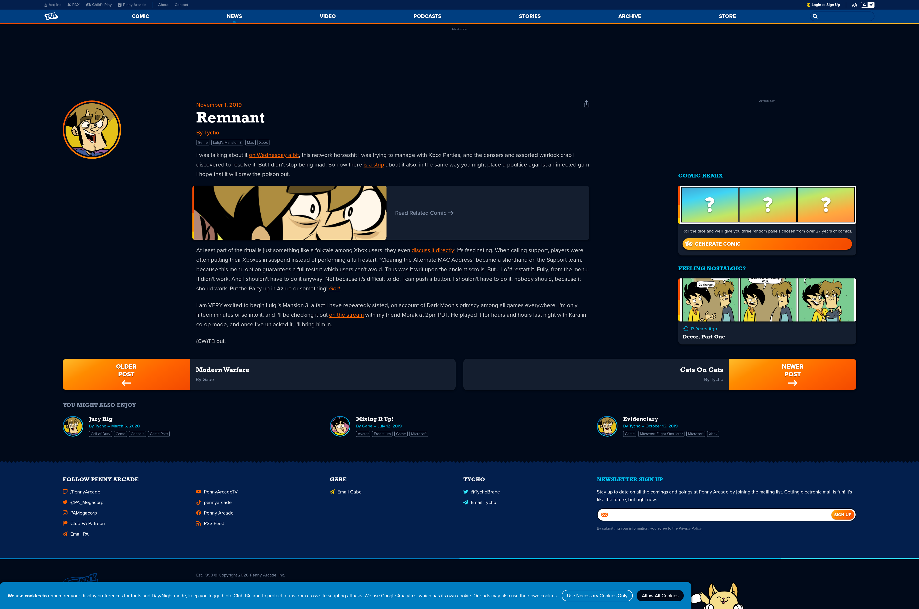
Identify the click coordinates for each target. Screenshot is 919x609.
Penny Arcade (219, 512)
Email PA (79, 533)
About (163, 4)
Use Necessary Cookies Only (597, 595)
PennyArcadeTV (221, 491)
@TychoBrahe (485, 491)
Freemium (382, 434)
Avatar (363, 434)
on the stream (346, 314)
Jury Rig (100, 419)
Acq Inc (55, 4)
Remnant (230, 118)
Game (203, 142)
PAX (76, 4)
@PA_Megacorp (86, 502)
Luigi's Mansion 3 (227, 142)
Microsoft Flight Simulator (661, 434)
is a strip (374, 164)
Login (816, 4)
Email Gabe (349, 491)
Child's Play (102, 4)
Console (138, 434)
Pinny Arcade (134, 4)
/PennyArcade (85, 491)
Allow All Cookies (660, 595)
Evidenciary (640, 419)
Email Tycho (483, 502)
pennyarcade (218, 502)
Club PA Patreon (87, 523)
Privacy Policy (690, 528)
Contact (181, 4)
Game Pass (159, 434)
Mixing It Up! (375, 419)
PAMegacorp (83, 512)
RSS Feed (214, 523)
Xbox (263, 142)
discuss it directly (433, 250)
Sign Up (833, 4)
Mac (250, 142)
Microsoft (419, 434)
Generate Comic (717, 244)
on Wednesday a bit (274, 155)
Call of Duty (100, 434)
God (334, 288)
